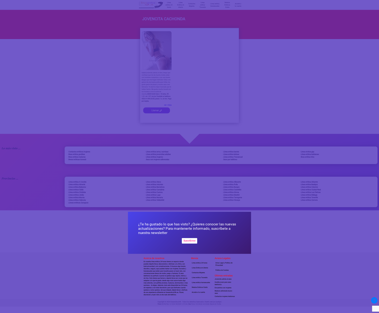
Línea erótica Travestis (199, 277)
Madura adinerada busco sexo (223, 292)
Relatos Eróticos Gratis (200, 287)
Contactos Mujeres (198, 273)
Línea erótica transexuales (201, 282)
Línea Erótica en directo (200, 268)
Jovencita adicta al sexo (223, 279)
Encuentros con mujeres (223, 288)
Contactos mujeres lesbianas (225, 296)
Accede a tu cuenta (198, 292)
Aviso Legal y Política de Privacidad (223, 264)
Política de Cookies (222, 270)
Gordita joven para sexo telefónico (223, 283)
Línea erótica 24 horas (199, 263)
